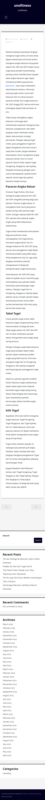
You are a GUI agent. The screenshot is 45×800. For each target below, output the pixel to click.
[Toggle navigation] (6, 17)
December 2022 (9, 725)
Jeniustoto (10, 85)
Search (6, 536)
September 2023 (10, 692)
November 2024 (10, 639)
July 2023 (7, 699)
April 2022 (7, 755)
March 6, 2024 (13, 39)
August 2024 (8, 650)
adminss (25, 39)
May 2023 (7, 707)
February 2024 (9, 673)
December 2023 (9, 680)
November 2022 (10, 729)
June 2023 (7, 703)
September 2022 (10, 737)
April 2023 (7, 710)
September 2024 (10, 647)
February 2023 (9, 718)
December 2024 (10, 635)
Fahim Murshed (6, 797)
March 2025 (8, 624)
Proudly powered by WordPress (11, 794)
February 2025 (9, 628)
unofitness (22, 5)
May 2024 (7, 662)
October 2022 (9, 733)
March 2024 (8, 669)
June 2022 (7, 748)
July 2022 (7, 744)
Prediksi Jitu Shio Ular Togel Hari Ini (17, 566)
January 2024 (8, 677)
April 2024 (7, 665)
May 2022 (7, 752)
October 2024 (9, 643)
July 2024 (7, 654)
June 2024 (7, 658)
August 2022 (8, 740)
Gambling (9, 42)
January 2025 (8, 632)
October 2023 (9, 688)
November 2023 (10, 684)
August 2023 (8, 695)
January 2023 (8, 722)
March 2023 (8, 714)
